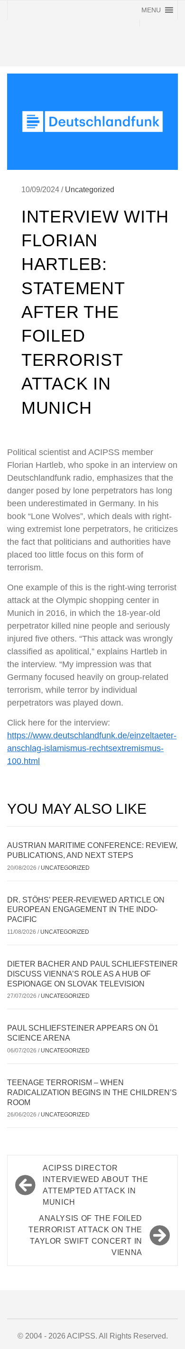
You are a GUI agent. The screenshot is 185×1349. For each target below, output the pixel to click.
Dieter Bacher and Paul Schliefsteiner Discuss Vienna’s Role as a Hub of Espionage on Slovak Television (92, 974)
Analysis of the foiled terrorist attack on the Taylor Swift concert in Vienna (85, 1235)
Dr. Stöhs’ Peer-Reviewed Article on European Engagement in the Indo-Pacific (86, 910)
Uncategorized (89, 190)
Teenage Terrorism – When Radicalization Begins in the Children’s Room (92, 1093)
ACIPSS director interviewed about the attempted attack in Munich (95, 1185)
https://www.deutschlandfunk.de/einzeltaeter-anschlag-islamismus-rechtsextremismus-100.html (91, 748)
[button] (151, 9)
